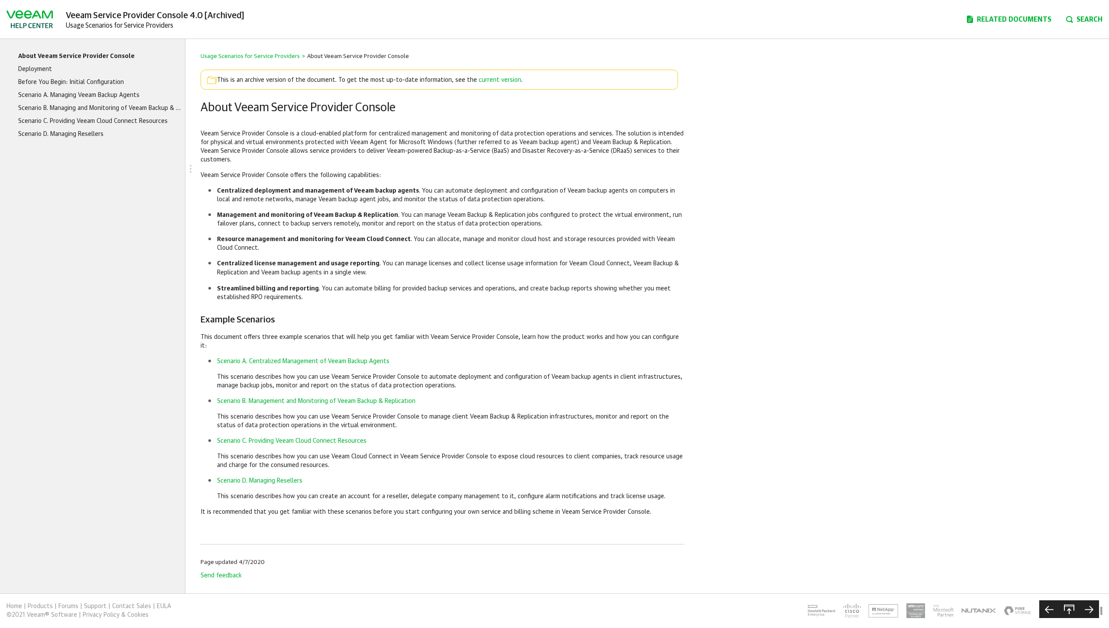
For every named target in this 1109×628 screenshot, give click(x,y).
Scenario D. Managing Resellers (61, 134)
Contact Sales (131, 606)
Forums (68, 606)
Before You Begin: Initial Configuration (71, 82)
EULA (164, 606)
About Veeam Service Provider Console (76, 56)
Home (14, 606)
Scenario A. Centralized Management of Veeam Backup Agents (303, 361)
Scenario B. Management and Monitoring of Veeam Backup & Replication (316, 401)
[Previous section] (1049, 609)
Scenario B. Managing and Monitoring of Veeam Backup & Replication (99, 108)
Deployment (35, 69)
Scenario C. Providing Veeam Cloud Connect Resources (93, 121)
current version (500, 80)
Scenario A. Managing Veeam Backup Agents (78, 95)
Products (40, 606)
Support (95, 606)
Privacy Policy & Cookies (116, 615)
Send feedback (221, 576)
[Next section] (1089, 609)
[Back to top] (1069, 609)
